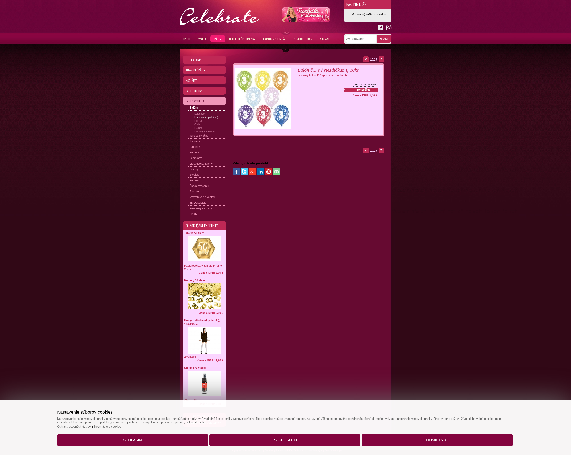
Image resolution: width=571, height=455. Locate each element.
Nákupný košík (356, 4)
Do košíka (363, 89)
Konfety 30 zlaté (194, 280)
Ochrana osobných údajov (74, 426)
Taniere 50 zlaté (194, 233)
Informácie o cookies (107, 426)
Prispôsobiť (285, 440)
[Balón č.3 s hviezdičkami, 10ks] (263, 129)
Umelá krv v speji (195, 367)
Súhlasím (132, 440)
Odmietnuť (437, 440)
